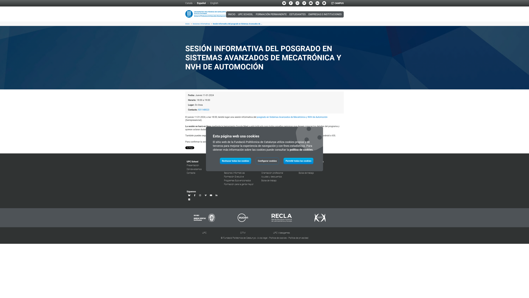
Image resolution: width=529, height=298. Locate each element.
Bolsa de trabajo (268, 180)
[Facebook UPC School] (290, 3)
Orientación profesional (272, 173)
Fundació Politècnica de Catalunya (239, 238)
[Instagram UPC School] (297, 3)
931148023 (203, 109)
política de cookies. (301, 149)
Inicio (231, 14)
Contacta (191, 173)
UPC (204, 233)
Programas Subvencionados (237, 180)
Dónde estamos (194, 169)
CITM (242, 233)
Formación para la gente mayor (238, 184)
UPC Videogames (281, 233)
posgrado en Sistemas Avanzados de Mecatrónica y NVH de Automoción (292, 117)
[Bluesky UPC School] (284, 3)
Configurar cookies (267, 161)
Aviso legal (262, 238)
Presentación (193, 165)
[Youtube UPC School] (310, 3)
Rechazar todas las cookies (235, 161)
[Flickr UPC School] (324, 3)
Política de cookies (278, 238)
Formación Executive (234, 176)
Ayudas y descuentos (271, 176)
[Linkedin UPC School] (317, 3)
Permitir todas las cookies (298, 161)
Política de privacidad (298, 238)
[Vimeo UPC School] (304, 3)
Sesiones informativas (201, 24)
